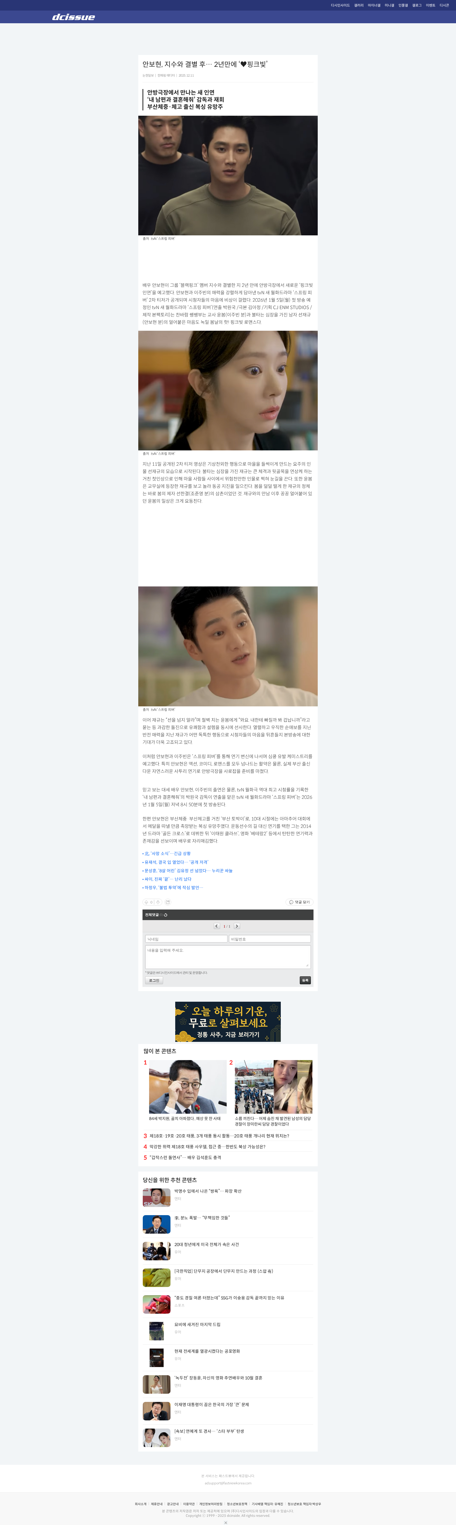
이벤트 (430, 5)
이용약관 (189, 1504)
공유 (167, 902)
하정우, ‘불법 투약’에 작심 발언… (174, 887)
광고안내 (173, 1504)
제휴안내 (157, 1504)
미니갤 (389, 5)
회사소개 (140, 1504)
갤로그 (417, 5)
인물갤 (403, 5)
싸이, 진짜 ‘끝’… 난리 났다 (168, 879)
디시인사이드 (340, 5)
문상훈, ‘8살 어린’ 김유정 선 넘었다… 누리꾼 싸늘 (189, 870)
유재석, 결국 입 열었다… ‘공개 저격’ (176, 862)
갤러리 (359, 5)
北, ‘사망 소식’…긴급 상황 (168, 853)
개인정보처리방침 (210, 1504)
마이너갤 (374, 5)
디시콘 (444, 5)
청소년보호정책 (237, 1504)
